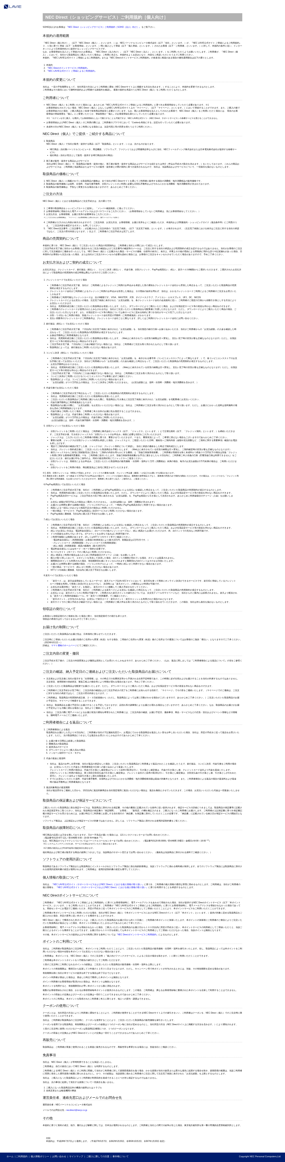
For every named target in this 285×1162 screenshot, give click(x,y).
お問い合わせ (59, 1156)
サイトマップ (76, 1156)
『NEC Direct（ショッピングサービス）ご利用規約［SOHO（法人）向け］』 (104, 27)
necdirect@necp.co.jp (76, 1110)
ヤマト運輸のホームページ (64, 645)
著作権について (120, 1156)
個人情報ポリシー (40, 1156)
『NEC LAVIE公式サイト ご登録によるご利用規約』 (71, 71)
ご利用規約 (22, 1156)
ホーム (10, 1156)
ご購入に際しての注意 (97, 1156)
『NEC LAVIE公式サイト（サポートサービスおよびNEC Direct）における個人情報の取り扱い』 (97, 884)
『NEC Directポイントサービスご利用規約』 (67, 68)
